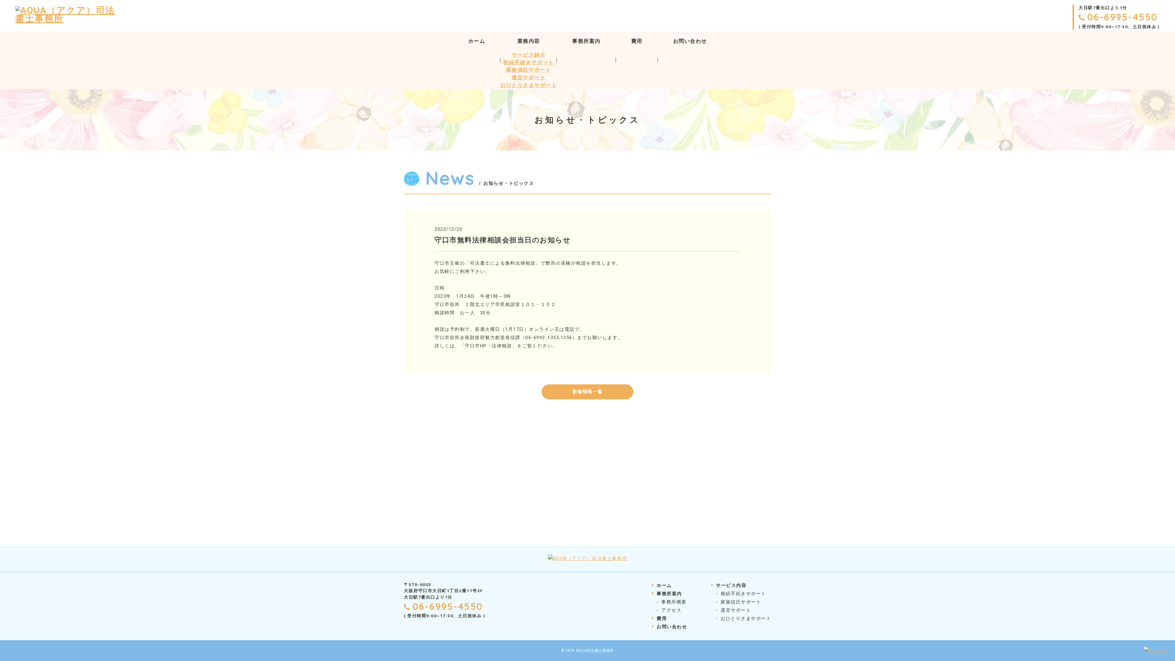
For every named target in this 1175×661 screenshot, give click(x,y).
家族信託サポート (528, 70)
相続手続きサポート (528, 62)
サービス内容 (731, 585)
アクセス (671, 610)
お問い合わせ (690, 41)
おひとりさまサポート (528, 85)
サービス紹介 (529, 55)
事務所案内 (586, 41)
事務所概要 (674, 602)
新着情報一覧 (588, 391)
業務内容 (528, 41)
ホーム (476, 41)
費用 (637, 41)
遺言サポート (529, 77)
